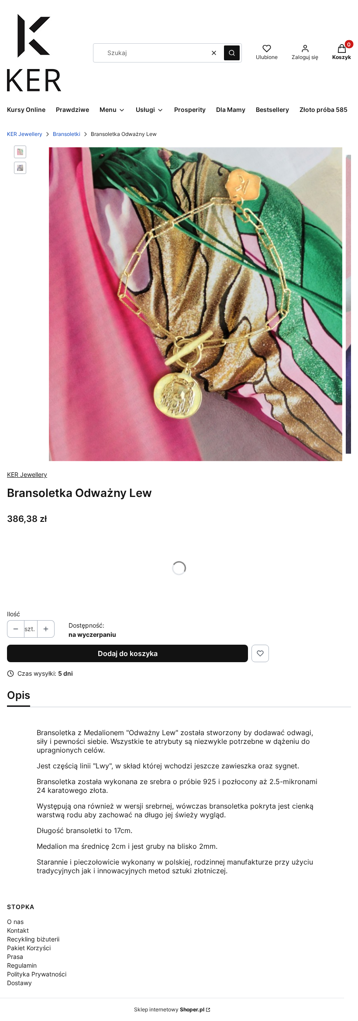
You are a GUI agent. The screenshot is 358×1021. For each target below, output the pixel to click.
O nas (15, 921)
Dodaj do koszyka (128, 653)
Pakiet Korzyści (29, 948)
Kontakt (18, 930)
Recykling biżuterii (33, 939)
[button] (232, 52)
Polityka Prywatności (36, 974)
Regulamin (22, 965)
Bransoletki (66, 134)
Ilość (13, 614)
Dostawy (19, 982)
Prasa (15, 956)
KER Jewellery (24, 134)
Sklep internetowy (169, 1009)
